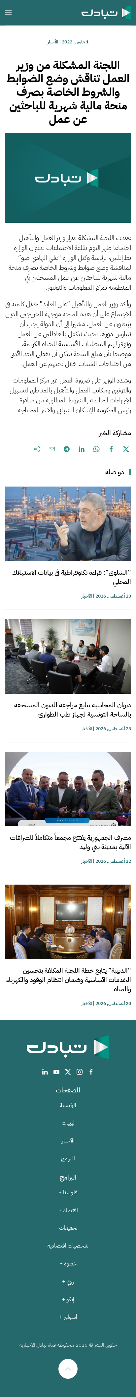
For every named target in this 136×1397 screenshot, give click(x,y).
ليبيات (68, 1123)
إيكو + (68, 1299)
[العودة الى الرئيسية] (106, 12)
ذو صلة (114, 472)
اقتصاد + (68, 1210)
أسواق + (68, 1317)
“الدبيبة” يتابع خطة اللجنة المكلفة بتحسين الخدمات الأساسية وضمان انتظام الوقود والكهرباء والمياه (68, 979)
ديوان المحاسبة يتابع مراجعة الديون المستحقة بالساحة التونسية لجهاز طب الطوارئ (72, 709)
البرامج (68, 1158)
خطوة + (68, 1263)
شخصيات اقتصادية (68, 1246)
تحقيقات (68, 1228)
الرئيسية (68, 1105)
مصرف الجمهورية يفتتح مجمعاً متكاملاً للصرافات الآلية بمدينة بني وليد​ (70, 842)
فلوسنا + (68, 1192)
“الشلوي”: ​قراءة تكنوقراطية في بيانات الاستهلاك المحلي (71, 577)
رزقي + (68, 1281)
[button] (8, 12)
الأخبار (53, 41)
